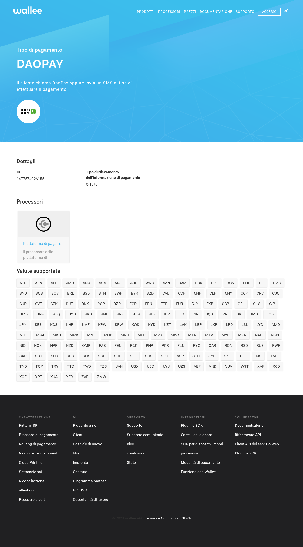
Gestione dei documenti (38, 453)
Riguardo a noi (85, 425)
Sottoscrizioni (30, 471)
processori (169, 12)
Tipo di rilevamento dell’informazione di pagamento (113, 175)
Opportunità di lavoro (90, 499)
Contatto (80, 471)
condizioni (135, 453)
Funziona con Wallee (198, 471)
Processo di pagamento (38, 434)
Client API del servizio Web (257, 444)
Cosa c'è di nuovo (87, 444)
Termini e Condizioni (162, 518)
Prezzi (190, 12)
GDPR (187, 518)
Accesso (269, 12)
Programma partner (89, 481)
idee (130, 444)
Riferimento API (248, 434)
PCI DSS (80, 490)
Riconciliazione (31, 481)
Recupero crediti (32, 499)
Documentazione (216, 12)
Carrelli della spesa (196, 434)
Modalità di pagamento (200, 462)
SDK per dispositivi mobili (202, 444)
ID (18, 172)
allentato (26, 490)
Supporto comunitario (145, 434)
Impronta (80, 462)
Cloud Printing (31, 462)
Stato (131, 462)
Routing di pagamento (37, 444)
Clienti (78, 434)
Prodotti (146, 12)
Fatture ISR (28, 425)
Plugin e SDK (192, 425)
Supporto (245, 12)
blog (76, 453)
